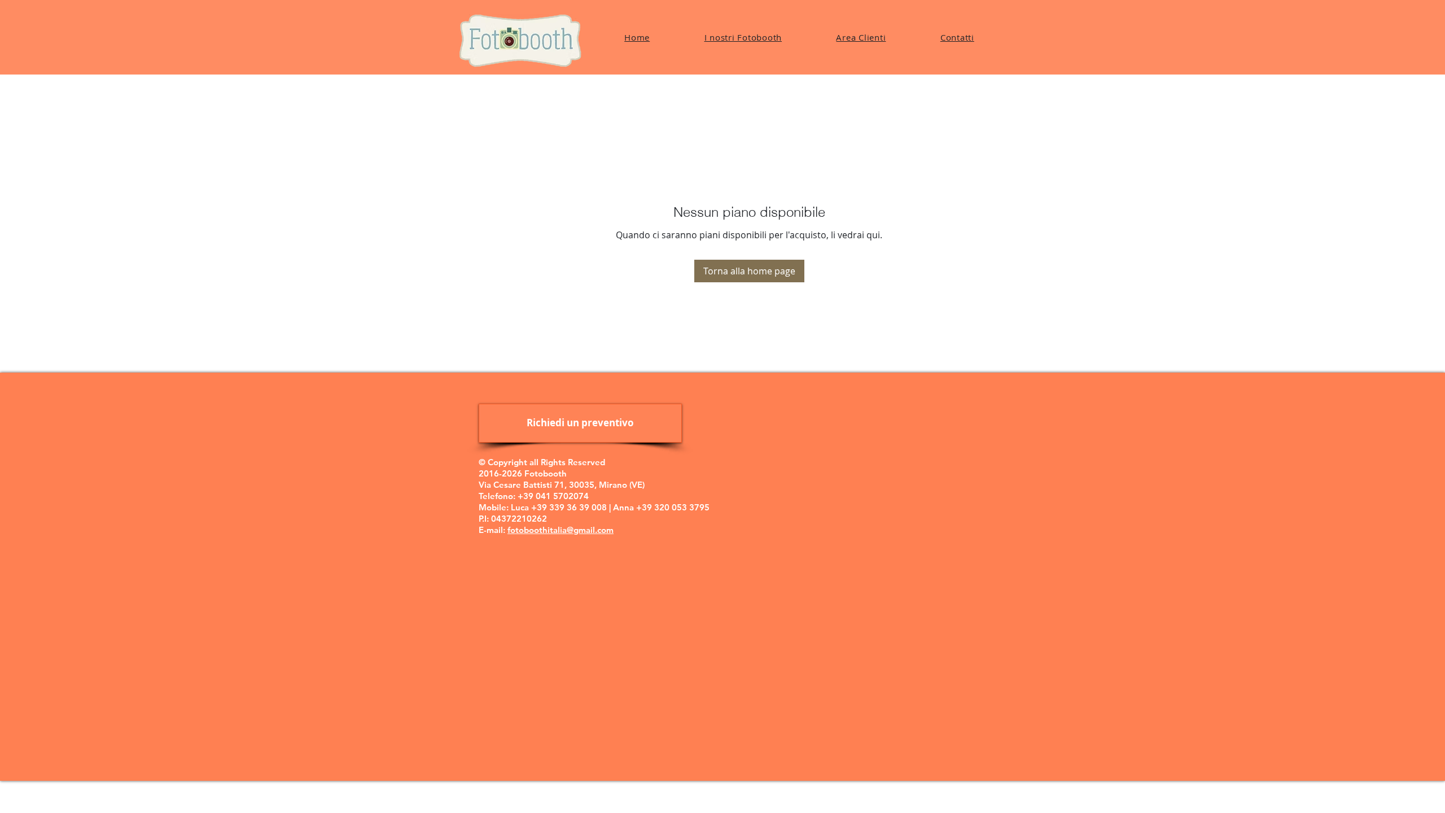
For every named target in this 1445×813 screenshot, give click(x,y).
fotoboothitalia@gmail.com (560, 529)
